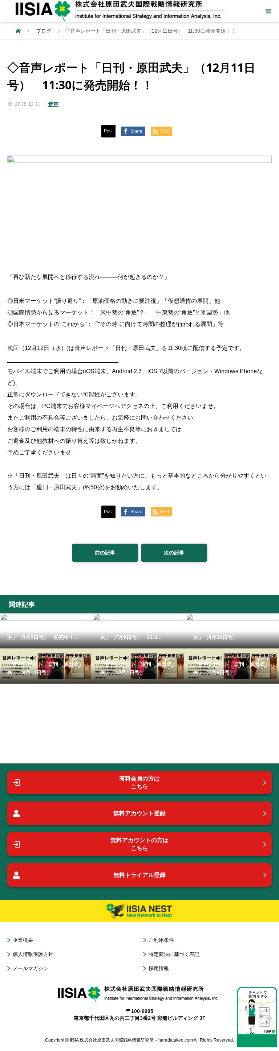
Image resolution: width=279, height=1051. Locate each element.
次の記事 (174, 553)
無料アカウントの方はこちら (139, 844)
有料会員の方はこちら (139, 782)
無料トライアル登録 (139, 875)
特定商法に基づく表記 (174, 954)
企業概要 (23, 940)
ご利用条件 (161, 940)
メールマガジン (30, 968)
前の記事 (105, 553)
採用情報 (159, 968)
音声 (53, 104)
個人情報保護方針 (33, 954)
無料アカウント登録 (139, 813)
